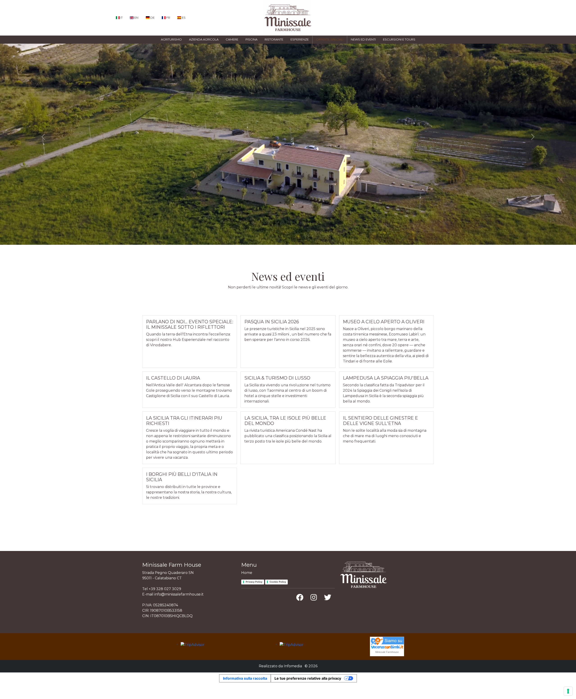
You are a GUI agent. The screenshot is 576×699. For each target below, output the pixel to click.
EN (136, 17)
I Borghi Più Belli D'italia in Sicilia (181, 477)
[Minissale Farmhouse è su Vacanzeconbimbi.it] (387, 642)
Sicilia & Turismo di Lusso (277, 378)
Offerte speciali (329, 39)
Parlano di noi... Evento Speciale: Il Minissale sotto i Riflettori (189, 324)
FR (168, 17)
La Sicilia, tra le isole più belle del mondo (285, 420)
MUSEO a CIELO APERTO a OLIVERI (383, 321)
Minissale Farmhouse (387, 652)
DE (152, 17)
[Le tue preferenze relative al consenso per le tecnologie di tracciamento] (568, 691)
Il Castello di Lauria (173, 378)
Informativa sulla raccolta (245, 678)
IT (121, 17)
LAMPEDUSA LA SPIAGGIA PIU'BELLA (385, 378)
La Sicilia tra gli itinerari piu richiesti (184, 420)
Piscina (251, 39)
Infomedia (293, 666)
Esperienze (299, 39)
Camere (232, 39)
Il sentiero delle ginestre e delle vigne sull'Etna (380, 420)
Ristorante (274, 39)
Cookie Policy (278, 581)
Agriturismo (171, 39)
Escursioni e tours (399, 39)
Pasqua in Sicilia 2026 (271, 321)
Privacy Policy (254, 581)
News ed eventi (363, 39)
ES (183, 17)
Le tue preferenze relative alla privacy (307, 678)
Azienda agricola (203, 39)
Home (246, 573)
